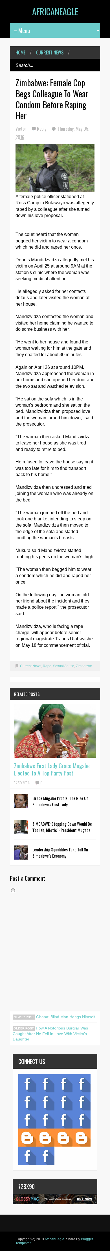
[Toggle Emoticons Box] (13, 890)
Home (20, 52)
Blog (27, 1083)
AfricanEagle (55, 11)
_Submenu (63, 1083)
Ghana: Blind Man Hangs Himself (65, 1017)
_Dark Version (45, 1138)
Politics (27, 1119)
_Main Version (27, 1138)
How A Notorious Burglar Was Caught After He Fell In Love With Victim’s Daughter (50, 1033)
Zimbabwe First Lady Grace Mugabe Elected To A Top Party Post (52, 769)
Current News (49, 52)
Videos (45, 1083)
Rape (47, 666)
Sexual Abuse (63, 666)
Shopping (45, 1119)
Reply (42, 128)
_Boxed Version (81, 1138)
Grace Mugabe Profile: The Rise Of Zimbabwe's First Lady (60, 801)
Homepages (81, 1119)
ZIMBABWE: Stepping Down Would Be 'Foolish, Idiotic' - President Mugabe (62, 827)
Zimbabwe (84, 666)
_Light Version (63, 1138)
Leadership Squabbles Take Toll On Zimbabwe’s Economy (60, 852)
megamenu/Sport (63, 1119)
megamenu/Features (81, 1101)
